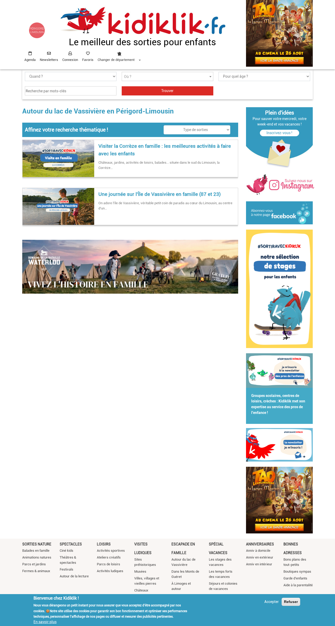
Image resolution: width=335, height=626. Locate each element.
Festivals (66, 569)
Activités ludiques (110, 571)
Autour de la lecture (74, 576)
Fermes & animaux (36, 571)
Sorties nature (36, 544)
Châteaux (141, 590)
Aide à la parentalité (298, 585)
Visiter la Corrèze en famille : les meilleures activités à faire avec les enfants (164, 150)
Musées (140, 571)
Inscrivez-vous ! (279, 133)
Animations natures (36, 557)
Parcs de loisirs (108, 564)
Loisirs (104, 544)
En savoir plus (45, 621)
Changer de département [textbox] (116, 60)
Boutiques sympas (297, 571)
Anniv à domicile (258, 551)
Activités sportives (111, 551)
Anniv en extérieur (259, 557)
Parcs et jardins (34, 564)
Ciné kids (66, 551)
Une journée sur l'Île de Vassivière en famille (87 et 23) (159, 194)
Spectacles (71, 544)
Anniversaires (260, 544)
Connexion (70, 60)
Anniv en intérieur (259, 564)
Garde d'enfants (295, 578)
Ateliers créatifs (109, 557)
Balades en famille (35, 551)
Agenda (30, 60)
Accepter (271, 602)
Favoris (87, 60)
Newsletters (49, 60)
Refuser (291, 602)
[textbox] (167, 76)
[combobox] (119, 55)
